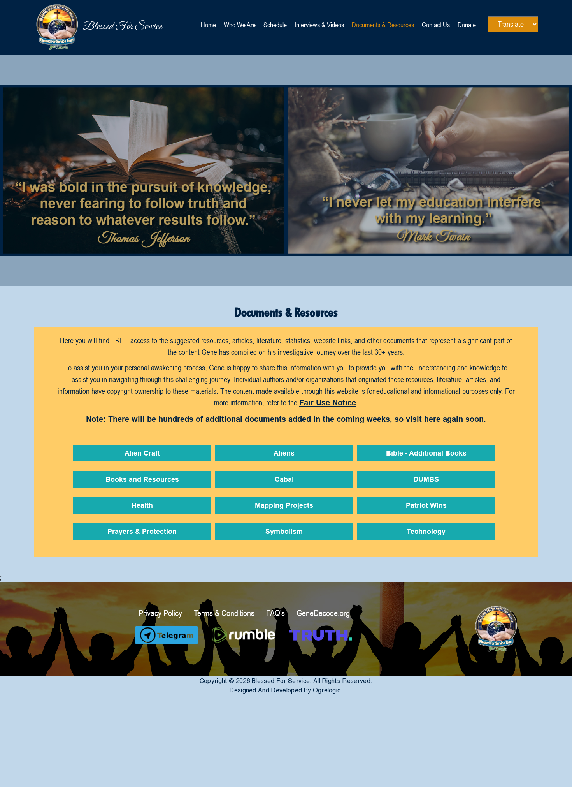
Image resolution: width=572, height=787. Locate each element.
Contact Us (436, 25)
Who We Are (240, 25)
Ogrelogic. (328, 690)
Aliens (284, 454)
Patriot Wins (426, 506)
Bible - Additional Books (426, 454)
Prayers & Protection (142, 532)
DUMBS (426, 480)
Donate (467, 25)
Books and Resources (142, 480)
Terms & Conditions (224, 613)
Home (208, 25)
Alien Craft (142, 454)
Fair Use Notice (327, 403)
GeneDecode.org (323, 613)
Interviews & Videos (319, 25)
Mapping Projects (284, 506)
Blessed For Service (82, 26)
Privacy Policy (160, 613)
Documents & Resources (383, 25)
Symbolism (284, 532)
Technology (426, 532)
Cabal (284, 480)
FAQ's (275, 613)
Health (142, 506)
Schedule (275, 25)
